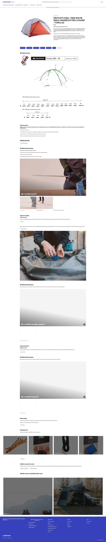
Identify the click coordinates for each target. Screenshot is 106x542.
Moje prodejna (50, 530)
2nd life (68, 523)
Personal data (89, 521)
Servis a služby (69, 521)
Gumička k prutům (57, 453)
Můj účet (49, 523)
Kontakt (49, 531)
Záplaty (81, 453)
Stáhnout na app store (33, 468)
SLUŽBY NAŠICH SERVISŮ (32, 525)
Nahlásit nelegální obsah (52, 528)
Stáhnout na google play (24, 468)
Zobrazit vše (22, 458)
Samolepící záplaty (23, 228)
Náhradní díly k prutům (24, 143)
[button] (28, 204)
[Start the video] (84, 194)
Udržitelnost (69, 526)
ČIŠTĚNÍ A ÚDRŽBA (31, 527)
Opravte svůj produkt (31, 522)
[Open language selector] (102, 2)
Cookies (88, 523)
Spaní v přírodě (56, 513)
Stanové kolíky (6, 453)
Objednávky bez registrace (52, 526)
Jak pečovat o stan (7, 513)
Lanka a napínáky (32, 453)
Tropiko (22, 221)
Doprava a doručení (51, 521)
